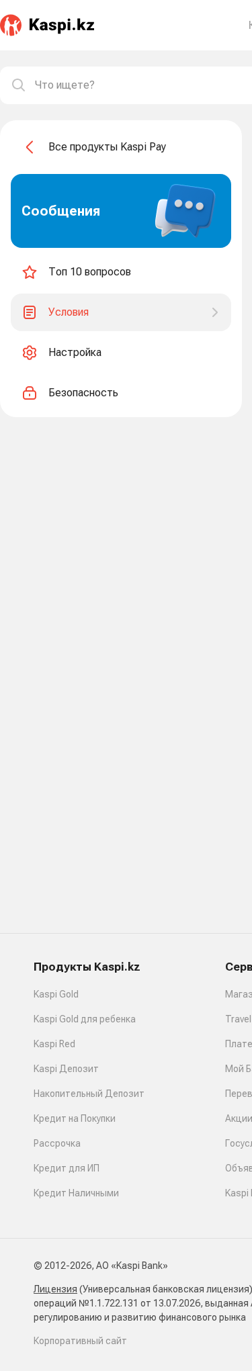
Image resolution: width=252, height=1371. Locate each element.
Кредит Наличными (76, 1193)
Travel (238, 1019)
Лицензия (55, 1289)
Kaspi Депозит (66, 1068)
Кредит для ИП (66, 1168)
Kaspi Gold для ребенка (85, 1019)
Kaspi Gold (56, 994)
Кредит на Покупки (75, 1118)
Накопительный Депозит (89, 1093)
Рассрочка (57, 1143)
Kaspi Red (54, 1043)
